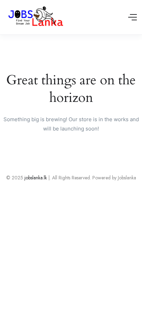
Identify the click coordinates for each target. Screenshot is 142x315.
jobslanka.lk (35, 177)
